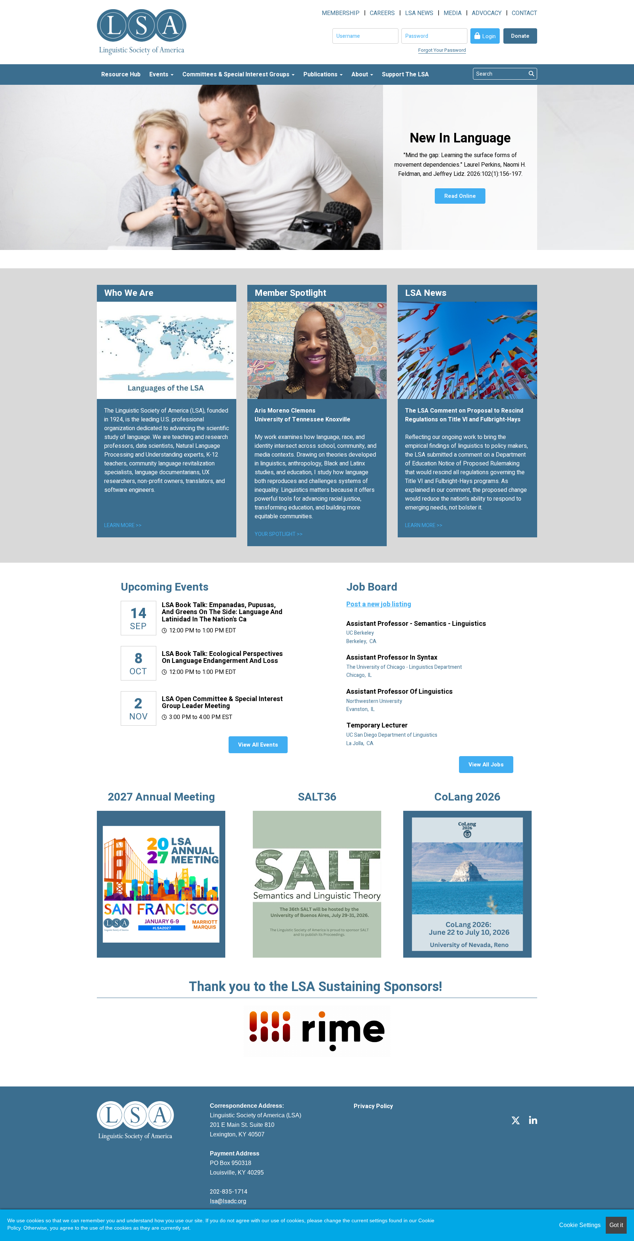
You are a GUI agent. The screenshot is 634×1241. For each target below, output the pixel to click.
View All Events (258, 745)
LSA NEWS (419, 13)
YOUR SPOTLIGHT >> (279, 534)
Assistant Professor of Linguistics (400, 692)
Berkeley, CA (362, 641)
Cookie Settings (580, 1225)
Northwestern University (374, 701)
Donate (520, 36)
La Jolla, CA (360, 743)
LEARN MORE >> (123, 525)
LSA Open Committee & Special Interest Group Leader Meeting (222, 702)
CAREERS (382, 13)
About (360, 74)
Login (489, 36)
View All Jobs (486, 765)
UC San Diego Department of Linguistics (392, 735)
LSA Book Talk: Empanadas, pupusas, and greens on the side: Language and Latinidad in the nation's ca (222, 612)
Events (159, 74)
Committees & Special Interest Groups (236, 74)
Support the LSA (405, 74)
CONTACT (524, 13)
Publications (321, 74)
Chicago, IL (359, 675)
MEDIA (453, 13)
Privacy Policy (373, 1106)
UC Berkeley (360, 633)
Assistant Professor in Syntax (392, 657)
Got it (616, 1225)
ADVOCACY (487, 13)
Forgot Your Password (442, 50)
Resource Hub (121, 74)
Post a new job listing (378, 604)
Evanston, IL (361, 709)
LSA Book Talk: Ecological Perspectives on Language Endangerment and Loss (222, 657)
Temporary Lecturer (377, 725)
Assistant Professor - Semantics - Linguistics (417, 624)
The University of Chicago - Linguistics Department (404, 667)
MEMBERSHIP (341, 13)
